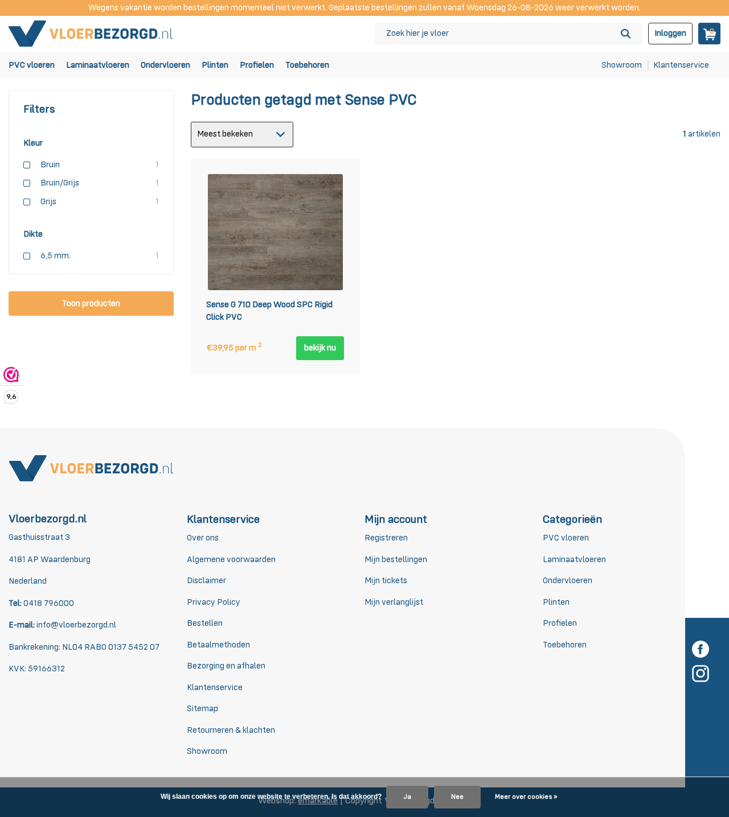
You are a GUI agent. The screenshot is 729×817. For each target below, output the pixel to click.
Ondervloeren (165, 65)
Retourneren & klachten (231, 730)
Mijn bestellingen (395, 559)
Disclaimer (206, 580)
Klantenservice (681, 65)
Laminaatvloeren (97, 65)
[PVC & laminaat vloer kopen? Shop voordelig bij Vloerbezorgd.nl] (91, 33)
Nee (457, 797)
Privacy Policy (213, 602)
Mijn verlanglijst (393, 602)
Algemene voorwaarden (231, 559)
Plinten (215, 65)
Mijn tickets (385, 580)
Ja (407, 797)
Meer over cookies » (526, 797)
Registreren (386, 538)
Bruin (99, 164)
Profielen (257, 65)
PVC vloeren (32, 65)
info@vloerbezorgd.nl (76, 625)
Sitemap (202, 708)
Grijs (99, 201)
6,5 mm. (99, 255)
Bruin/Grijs (99, 183)
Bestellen (205, 623)
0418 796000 (48, 603)
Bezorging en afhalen (226, 666)
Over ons (203, 538)
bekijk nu (320, 348)
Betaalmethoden (218, 645)
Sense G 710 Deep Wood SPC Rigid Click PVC (269, 311)
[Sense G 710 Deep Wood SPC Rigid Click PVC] (275, 231)
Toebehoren (307, 65)
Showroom (621, 65)
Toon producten (91, 303)
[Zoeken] (625, 33)
